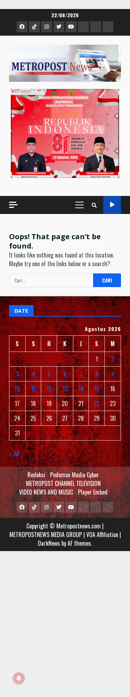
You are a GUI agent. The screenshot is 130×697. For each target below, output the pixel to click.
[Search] (94, 205)
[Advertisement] (65, 627)
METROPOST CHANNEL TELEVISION (63, 483)
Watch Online (112, 205)
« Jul (14, 453)
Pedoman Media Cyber (74, 474)
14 (81, 388)
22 (97, 403)
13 (65, 388)
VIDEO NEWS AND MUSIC (46, 492)
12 (49, 388)
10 (17, 388)
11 (33, 388)
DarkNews (49, 543)
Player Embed (93, 492)
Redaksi (36, 474)
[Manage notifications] (19, 678)
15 (96, 388)
